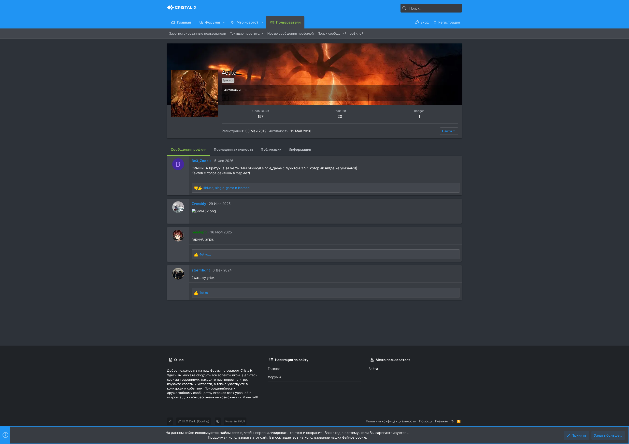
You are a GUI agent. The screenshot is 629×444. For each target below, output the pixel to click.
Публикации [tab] (271, 149)
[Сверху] (452, 421)
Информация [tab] (300, 149)
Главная (274, 369)
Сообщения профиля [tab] (188, 149)
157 (260, 116)
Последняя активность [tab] (233, 149)
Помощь (425, 421)
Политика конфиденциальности (391, 421)
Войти (373, 369)
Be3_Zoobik (202, 161)
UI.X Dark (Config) (195, 421)
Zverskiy (199, 204)
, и (226, 188)
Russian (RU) (235, 421)
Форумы (274, 377)
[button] (223, 22)
